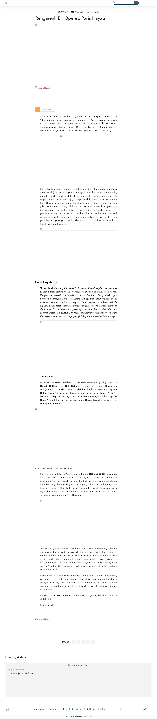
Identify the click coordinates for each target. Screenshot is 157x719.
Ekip (65, 709)
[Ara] (136, 2)
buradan (112, 595)
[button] (73, 2)
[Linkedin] (129, 709)
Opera (90, 12)
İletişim (101, 709)
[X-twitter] (124, 709)
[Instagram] (119, 709)
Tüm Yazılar (38, 709)
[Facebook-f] (134, 709)
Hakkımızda (53, 709)
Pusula (96, 12)
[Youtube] (139, 709)
